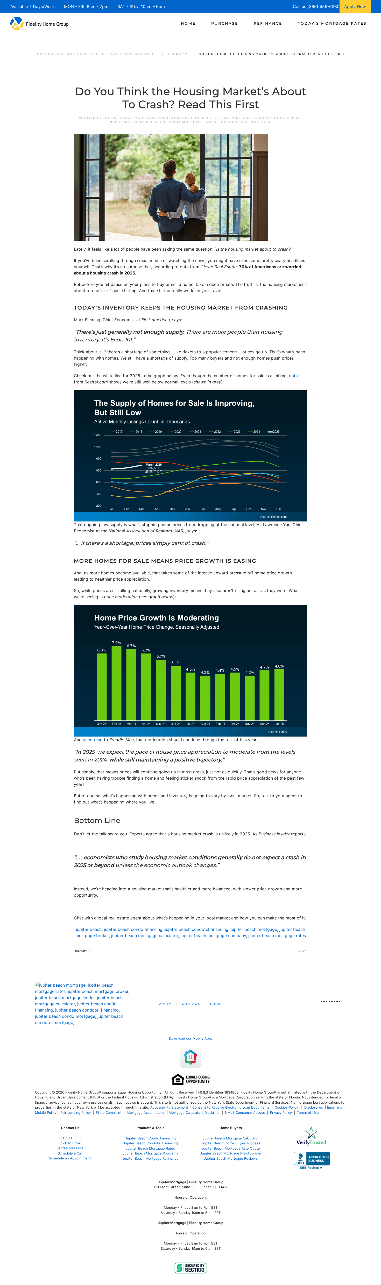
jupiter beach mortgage (254, 929)
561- (70, 1138)
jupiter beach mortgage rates (277, 935)
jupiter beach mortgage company (213, 935)
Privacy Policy (281, 1112)
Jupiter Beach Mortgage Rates (150, 1148)
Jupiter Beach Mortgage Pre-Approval (231, 1153)
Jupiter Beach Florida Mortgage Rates (174, 122)
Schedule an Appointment (70, 1158)
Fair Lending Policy (75, 1112)
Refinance (268, 23)
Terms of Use (308, 1112)
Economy (262, 118)
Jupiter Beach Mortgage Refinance (150, 1158)
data (293, 375)
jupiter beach (89, 929)
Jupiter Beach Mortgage (245, 122)
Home (188, 23)
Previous (82, 951)
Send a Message (70, 1148)
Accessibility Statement (169, 1107)
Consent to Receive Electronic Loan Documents (231, 1107)
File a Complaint (109, 1112)
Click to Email (70, 1143)
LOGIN (216, 1004)
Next (302, 951)
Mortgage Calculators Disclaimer (195, 1112)
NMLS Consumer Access (245, 1112)
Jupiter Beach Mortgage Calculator (231, 1138)
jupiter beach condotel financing (196, 929)
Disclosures (313, 1107)
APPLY (165, 1004)
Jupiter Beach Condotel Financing (150, 1143)
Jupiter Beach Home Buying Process (230, 1143)
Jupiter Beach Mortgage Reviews (231, 1158)
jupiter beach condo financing (133, 929)
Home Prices (287, 118)
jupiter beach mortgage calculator (144, 935)
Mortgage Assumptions (146, 1112)
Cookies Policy (287, 1107)
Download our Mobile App (190, 1038)
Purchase (224, 23)
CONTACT (191, 1004)
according (93, 739)
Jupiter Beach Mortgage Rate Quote (230, 1148)
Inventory (119, 122)
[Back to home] (39, 23)
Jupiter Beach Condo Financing (150, 1138)
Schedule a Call (70, 1153)
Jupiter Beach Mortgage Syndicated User (147, 118)
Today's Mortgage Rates (332, 23)
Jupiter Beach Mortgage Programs (150, 1153)
